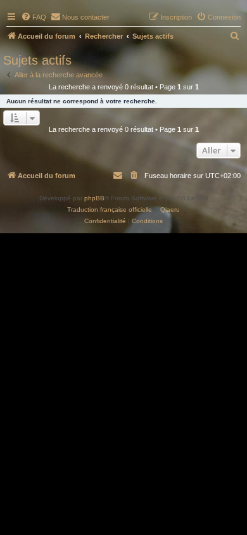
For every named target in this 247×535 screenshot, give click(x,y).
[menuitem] (33, 17)
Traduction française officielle (109, 209)
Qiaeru (170, 209)
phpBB (94, 198)
